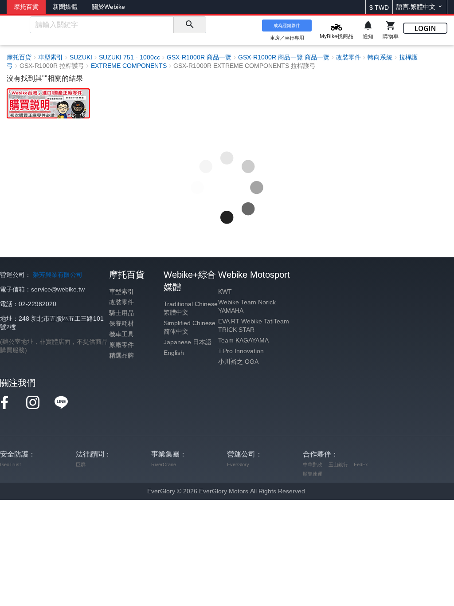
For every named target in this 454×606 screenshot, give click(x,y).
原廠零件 (121, 345)
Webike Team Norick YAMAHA (247, 306)
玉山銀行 (338, 464)
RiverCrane (163, 464)
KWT (225, 291)
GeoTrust (10, 464)
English (174, 353)
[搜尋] (189, 25)
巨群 (81, 464)
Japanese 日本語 (187, 342)
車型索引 (121, 291)
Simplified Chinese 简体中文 (189, 327)
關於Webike (108, 7)
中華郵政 (312, 464)
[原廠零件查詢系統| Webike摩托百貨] (48, 102)
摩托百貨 (26, 7)
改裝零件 (121, 302)
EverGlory (238, 464)
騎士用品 (121, 313)
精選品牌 (121, 355)
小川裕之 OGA (238, 361)
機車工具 (121, 334)
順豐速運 (312, 473)
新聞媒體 (65, 7)
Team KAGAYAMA (243, 340)
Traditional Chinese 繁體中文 (191, 308)
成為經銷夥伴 (287, 25)
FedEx (361, 464)
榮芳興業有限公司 (57, 275)
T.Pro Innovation (241, 351)
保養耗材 (121, 323)
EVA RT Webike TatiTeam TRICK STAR (253, 325)
